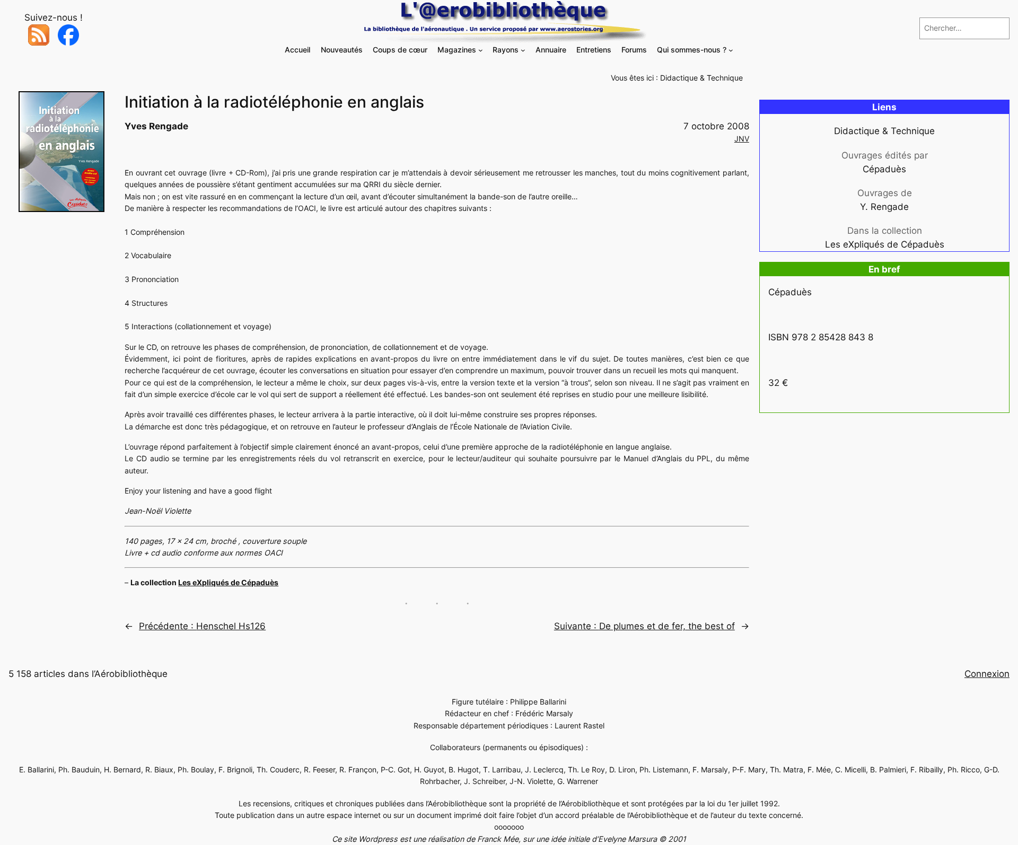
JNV (741, 138)
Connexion (987, 673)
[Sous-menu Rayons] (523, 50)
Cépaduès (884, 169)
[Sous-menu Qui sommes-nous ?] (731, 50)
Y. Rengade (884, 206)
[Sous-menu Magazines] (480, 50)
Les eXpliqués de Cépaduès (228, 582)
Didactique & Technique (701, 77)
